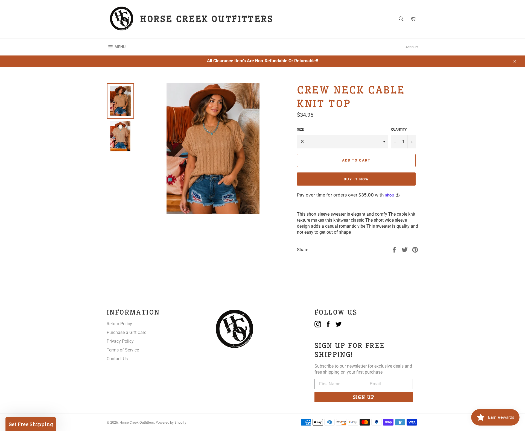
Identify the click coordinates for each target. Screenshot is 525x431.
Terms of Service (123, 350)
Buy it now (356, 179)
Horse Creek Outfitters (136, 422)
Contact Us (117, 358)
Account (412, 47)
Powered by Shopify (171, 422)
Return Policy (119, 323)
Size (300, 129)
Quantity (399, 129)
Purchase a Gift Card (127, 332)
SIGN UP (364, 397)
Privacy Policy (120, 341)
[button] (30, 424)
